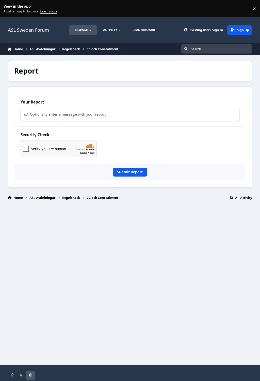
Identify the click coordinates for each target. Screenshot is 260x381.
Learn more (10, 8)
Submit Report (130, 171)
